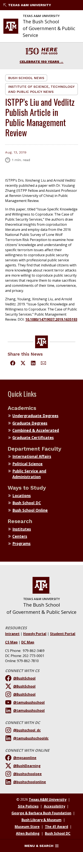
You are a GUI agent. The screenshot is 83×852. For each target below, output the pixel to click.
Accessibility (54, 806)
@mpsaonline (24, 757)
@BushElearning (27, 765)
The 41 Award (56, 826)
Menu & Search (38, 846)
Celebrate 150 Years (39, 62)
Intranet (12, 633)
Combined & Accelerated (35, 430)
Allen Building (28, 833)
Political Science (27, 463)
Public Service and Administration (29, 473)
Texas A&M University (29, 5)
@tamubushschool (29, 702)
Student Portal (62, 633)
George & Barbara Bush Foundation (41, 813)
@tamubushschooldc (31, 738)
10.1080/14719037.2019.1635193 (51, 319)
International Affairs (31, 456)
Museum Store (27, 826)
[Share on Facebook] (13, 363)
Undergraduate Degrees (35, 415)
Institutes (21, 529)
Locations (21, 495)
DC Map (27, 642)
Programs (21, 543)
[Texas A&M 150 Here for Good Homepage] (41, 52)
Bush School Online (30, 510)
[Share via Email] (43, 363)
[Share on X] (23, 363)
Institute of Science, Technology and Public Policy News (41, 89)
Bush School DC (26, 502)
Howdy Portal (34, 633)
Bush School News (26, 78)
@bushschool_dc (27, 730)
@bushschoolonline (29, 782)
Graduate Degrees (29, 423)
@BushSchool (24, 678)
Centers (19, 536)
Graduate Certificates (33, 437)
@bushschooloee (27, 773)
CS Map (11, 642)
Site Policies (28, 806)
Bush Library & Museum (41, 819)
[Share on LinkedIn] (33, 363)
